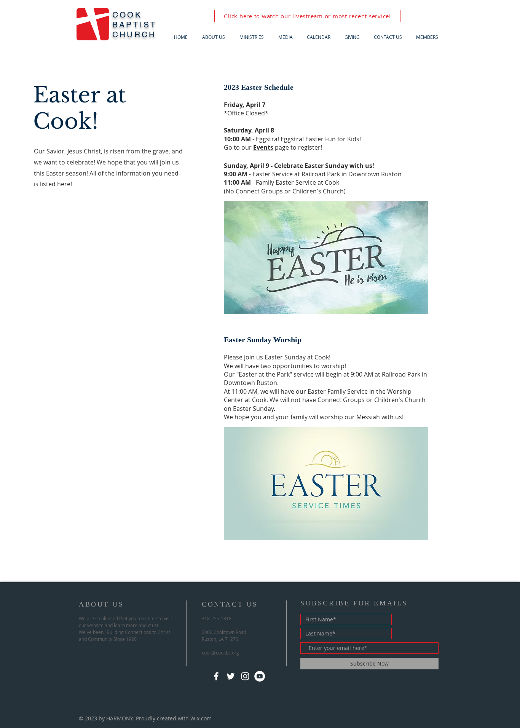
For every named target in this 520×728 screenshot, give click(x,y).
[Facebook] (216, 676)
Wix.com (201, 718)
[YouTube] (259, 676)
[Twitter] (230, 676)
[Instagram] (245, 676)
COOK (127, 14)
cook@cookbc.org (220, 653)
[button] (215, 37)
